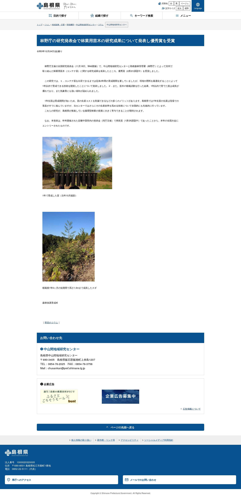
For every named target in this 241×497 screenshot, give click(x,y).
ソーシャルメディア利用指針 (158, 440)
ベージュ (185, 3)
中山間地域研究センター (86, 24)
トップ (39, 24)
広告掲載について (192, 408)
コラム (100, 24)
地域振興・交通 (58, 24)
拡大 (179, 8)
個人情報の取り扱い (81, 440)
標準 (187, 8)
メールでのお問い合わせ (143, 479)
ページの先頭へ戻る (122, 427)
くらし (47, 24)
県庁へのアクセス (21, 479)
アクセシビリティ (129, 440)
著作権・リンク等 (106, 440)
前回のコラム (51, 322)
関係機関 (70, 24)
